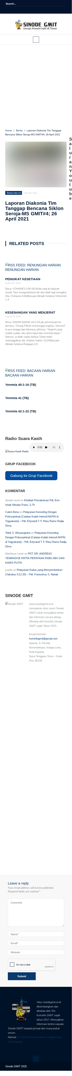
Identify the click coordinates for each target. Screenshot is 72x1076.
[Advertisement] (36, 87)
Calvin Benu (12, 511)
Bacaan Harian (19, 375)
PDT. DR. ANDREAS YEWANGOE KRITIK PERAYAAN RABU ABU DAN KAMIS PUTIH (35, 558)
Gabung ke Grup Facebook (31, 476)
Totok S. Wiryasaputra (17, 532)
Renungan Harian (22, 270)
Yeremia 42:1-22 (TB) (20, 411)
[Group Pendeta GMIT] (33, 10)
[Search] (64, 3)
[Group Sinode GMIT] (28, 10)
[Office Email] (43, 10)
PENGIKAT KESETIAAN (22, 279)
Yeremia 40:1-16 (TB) (20, 384)
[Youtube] (38, 10)
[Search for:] (16, 3)
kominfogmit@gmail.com (43, 638)
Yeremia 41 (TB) (17, 398)
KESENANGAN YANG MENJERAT (30, 312)
